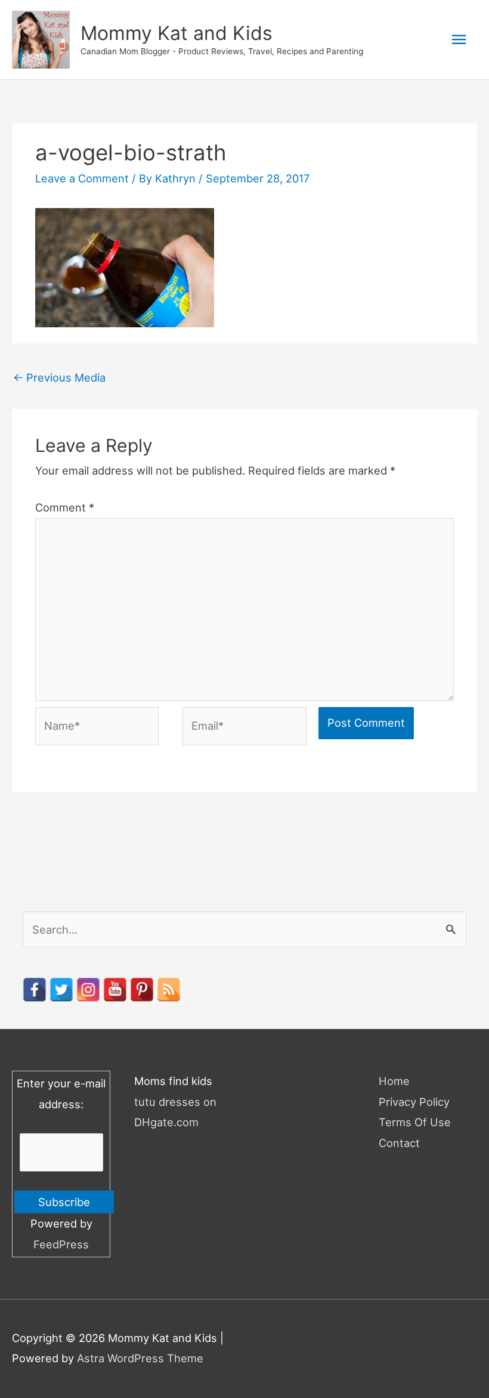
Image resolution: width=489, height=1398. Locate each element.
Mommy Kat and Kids (177, 33)
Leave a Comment (82, 178)
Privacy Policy (414, 1101)
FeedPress (61, 1244)
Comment (64, 507)
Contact (399, 1142)
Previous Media (59, 377)
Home (394, 1080)
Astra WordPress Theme (140, 1358)
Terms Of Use (415, 1122)
